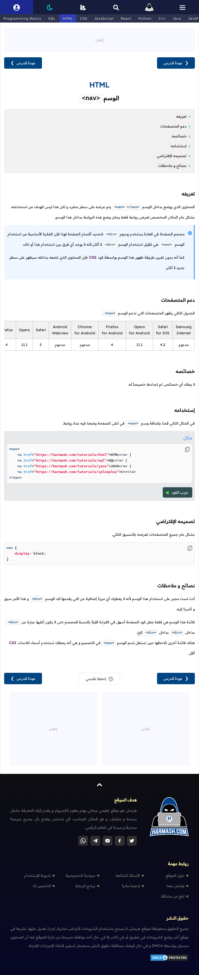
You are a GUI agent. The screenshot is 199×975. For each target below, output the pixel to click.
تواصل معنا (175, 886)
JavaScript (104, 18)
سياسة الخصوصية (80, 875)
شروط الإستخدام (37, 875)
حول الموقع (175, 875)
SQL (52, 18)
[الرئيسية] (149, 7)
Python (145, 18)
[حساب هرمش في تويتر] (132, 841)
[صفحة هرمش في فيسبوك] (120, 841)
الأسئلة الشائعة (128, 875)
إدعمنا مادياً (131, 886)
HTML (68, 18)
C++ (162, 18)
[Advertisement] (99, 39)
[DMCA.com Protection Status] (169, 960)
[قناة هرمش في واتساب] (83, 841)
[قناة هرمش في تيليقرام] (95, 841)
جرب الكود (180, 492)
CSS (83, 18)
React (126, 18)
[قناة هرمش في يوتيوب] (107, 841)
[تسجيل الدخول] (16, 7)
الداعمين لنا (42, 886)
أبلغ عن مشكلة (172, 896)
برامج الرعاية (85, 886)
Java (177, 18)
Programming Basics (22, 18)
